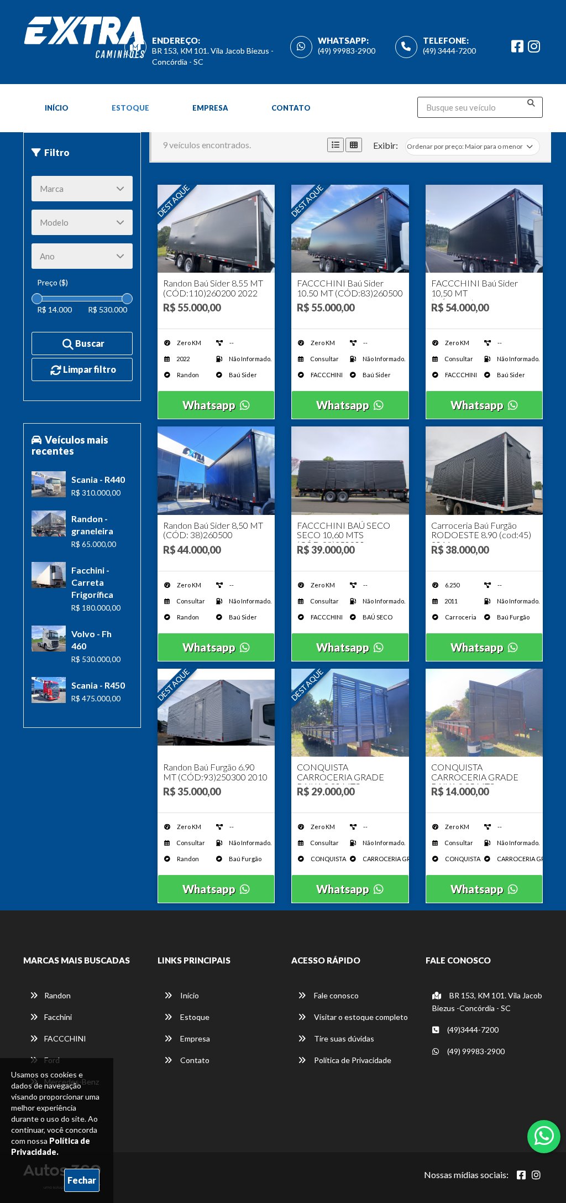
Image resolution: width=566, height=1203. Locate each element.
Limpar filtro (88, 369)
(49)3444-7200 (472, 1029)
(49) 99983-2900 (346, 50)
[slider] (37, 298)
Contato (291, 107)
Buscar (89, 343)
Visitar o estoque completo (360, 1017)
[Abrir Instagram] (536, 1175)
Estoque (130, 107)
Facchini (58, 1017)
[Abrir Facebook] (521, 1175)
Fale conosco (335, 995)
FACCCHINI (65, 1038)
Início (57, 107)
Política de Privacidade (351, 1060)
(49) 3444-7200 (449, 50)
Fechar (81, 1180)
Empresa (210, 107)
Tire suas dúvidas (343, 1038)
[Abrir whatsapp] (544, 1135)
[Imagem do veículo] (216, 229)
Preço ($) (52, 282)
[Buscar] (531, 103)
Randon (57, 995)
